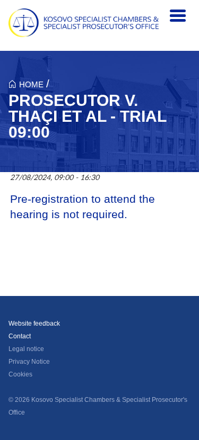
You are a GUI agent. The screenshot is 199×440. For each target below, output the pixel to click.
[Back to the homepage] (83, 22)
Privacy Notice (29, 361)
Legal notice (26, 349)
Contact (19, 336)
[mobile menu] (177, 15)
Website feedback (34, 323)
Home (31, 84)
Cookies (20, 374)
